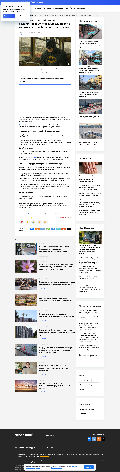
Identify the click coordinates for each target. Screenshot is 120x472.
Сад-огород (83, 385)
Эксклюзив (49, 8)
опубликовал (32, 157)
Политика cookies (72, 454)
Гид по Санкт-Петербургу (28, 462)
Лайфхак (95, 380)
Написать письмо (30, 456)
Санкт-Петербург (85, 380)
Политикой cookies (56, 468)
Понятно (89, 467)
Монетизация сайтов (20, 454)
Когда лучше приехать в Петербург (56, 460)
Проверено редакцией (26, 35)
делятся (38, 135)
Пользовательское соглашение (56, 454)
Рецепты (92, 385)
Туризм (82, 389)
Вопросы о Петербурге (65, 8)
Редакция (81, 454)
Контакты (20, 456)
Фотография (23, 125)
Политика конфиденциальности (37, 454)
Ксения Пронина (27, 213)
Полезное (81, 8)
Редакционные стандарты (93, 454)
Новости (38, 8)
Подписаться (9, 16)
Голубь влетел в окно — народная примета (79, 460)
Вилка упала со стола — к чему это (34, 460)
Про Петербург (87, 228)
